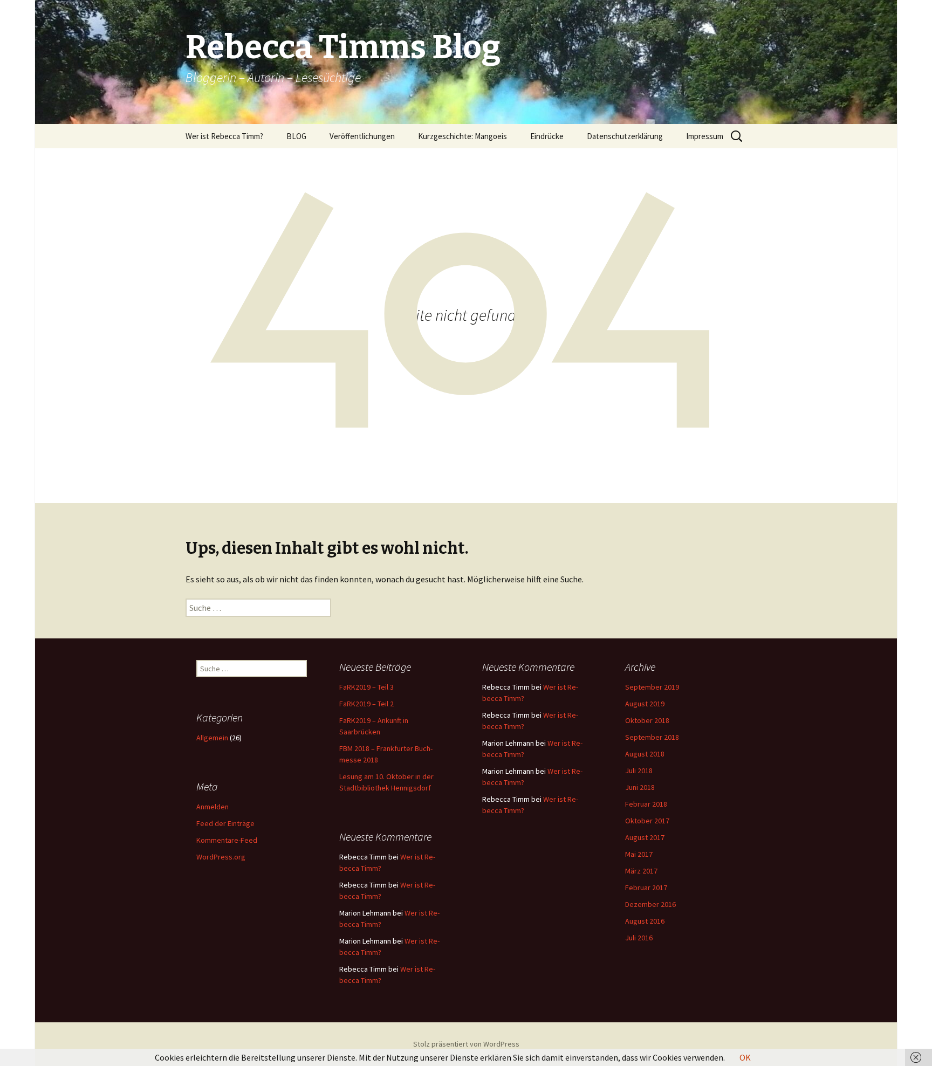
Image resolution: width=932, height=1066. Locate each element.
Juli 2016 (639, 938)
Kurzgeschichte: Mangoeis (462, 136)
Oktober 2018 (647, 720)
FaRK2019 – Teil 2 (366, 704)
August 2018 (644, 754)
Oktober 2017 (647, 821)
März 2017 (641, 871)
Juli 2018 (639, 770)
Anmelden (212, 806)
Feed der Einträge (225, 823)
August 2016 (644, 921)
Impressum (704, 136)
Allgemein (212, 737)
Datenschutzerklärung (625, 136)
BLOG (296, 136)
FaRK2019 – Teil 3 (366, 687)
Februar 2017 (646, 887)
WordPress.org (220, 857)
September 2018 (652, 737)
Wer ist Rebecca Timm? (224, 136)
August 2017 (644, 837)
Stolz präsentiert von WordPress (466, 1044)
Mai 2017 (639, 854)
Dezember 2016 (650, 904)
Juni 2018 (640, 787)
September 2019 (652, 687)
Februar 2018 (646, 804)
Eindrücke (547, 136)
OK (745, 1057)
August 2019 (644, 704)
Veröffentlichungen (362, 136)
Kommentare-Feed (226, 840)
